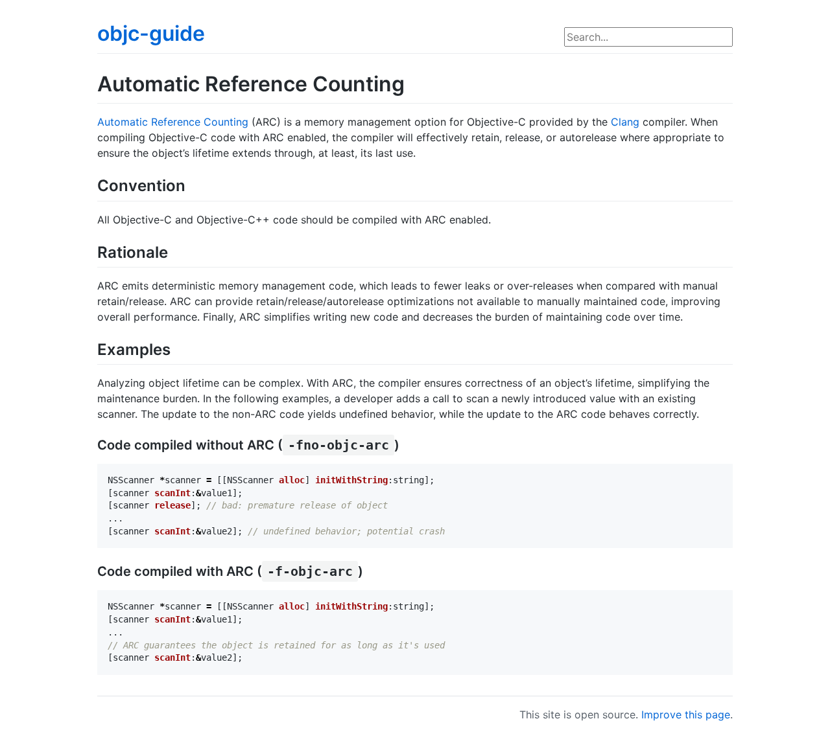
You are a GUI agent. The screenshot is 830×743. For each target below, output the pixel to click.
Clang (625, 121)
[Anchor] (193, 184)
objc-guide (151, 33)
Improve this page (685, 714)
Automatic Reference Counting (172, 121)
